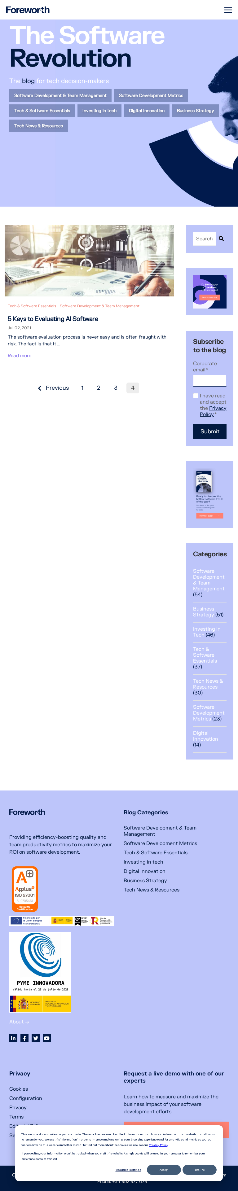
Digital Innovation (205, 739)
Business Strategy (208, 612)
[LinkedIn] (13, 1038)
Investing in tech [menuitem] (99, 110)
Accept (164, 1169)
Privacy (18, 1108)
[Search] (221, 239)
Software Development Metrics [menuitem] (151, 95)
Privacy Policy (158, 1145)
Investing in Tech (207, 632)
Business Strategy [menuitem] (195, 110)
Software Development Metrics (209, 713)
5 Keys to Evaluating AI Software (53, 319)
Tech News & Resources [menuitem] (38, 126)
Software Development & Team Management (99, 306)
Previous (56, 388)
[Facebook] (24, 1038)
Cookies (18, 1089)
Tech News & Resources (208, 687)
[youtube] (47, 1038)
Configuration (25, 1098)
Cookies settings (128, 1169)
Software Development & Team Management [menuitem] (60, 95)
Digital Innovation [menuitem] (147, 110)
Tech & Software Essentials (32, 306)
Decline (200, 1169)
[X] (36, 1038)
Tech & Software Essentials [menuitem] (42, 110)
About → (19, 1022)
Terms (16, 1117)
